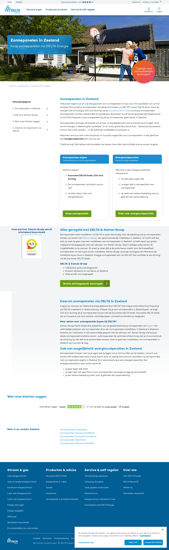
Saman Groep (90, 238)
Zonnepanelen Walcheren (73, 440)
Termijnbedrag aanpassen (96, 476)
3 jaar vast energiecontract (19, 499)
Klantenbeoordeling (69, 2)
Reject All (133, 542)
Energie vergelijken (15, 511)
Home (12, 86)
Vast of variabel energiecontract (21, 482)
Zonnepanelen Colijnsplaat (73, 430)
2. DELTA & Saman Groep (25, 115)
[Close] (163, 529)
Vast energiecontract (16, 476)
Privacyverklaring (61, 538)
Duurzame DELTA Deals (120, 111)
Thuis (9, 2)
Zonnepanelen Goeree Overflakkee (77, 433)
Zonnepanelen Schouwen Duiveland (78, 437)
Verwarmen (51, 493)
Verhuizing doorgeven (94, 482)
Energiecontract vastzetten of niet (100, 499)
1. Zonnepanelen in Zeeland (26, 109)
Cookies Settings (86, 542)
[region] (120, 537)
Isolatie (49, 488)
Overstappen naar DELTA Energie (99, 505)
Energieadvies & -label (56, 482)
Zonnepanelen (22, 86)
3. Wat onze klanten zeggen (26, 122)
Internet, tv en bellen (151, 2)
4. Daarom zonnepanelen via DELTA (27, 129)
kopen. (150, 326)
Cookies (36, 538)
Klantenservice (91, 493)
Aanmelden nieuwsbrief (133, 493)
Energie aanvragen (15, 505)
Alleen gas (12, 517)
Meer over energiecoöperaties (136, 213)
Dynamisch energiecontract (19, 488)
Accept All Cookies (153, 542)
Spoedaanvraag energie (18, 522)
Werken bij (136, 2)
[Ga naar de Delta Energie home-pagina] (12, 10)
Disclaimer (47, 538)
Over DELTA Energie (132, 476)
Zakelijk (19, 2)
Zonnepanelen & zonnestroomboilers (62, 499)
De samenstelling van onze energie (22, 528)
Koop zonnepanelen (77, 213)
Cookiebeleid (145, 536)
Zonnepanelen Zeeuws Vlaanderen (77, 443)
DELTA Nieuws (129, 482)
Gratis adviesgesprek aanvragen (83, 284)
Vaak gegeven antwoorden (97, 488)
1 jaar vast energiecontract (19, 493)
